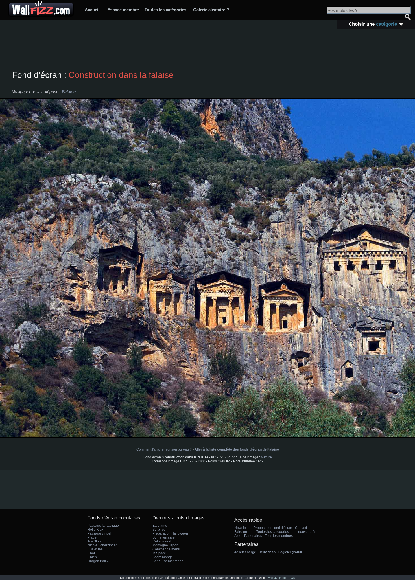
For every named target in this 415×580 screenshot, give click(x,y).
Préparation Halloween (170, 533)
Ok (293, 577)
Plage (92, 537)
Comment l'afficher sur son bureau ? (164, 449)
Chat (91, 553)
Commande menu (166, 549)
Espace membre (123, 9)
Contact (301, 528)
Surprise (158, 529)
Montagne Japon (165, 545)
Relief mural (161, 541)
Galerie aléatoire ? (211, 9)
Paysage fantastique (103, 526)
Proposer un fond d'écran (273, 528)
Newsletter (242, 528)
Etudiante (159, 526)
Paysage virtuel (99, 533)
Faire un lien (244, 532)
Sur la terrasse (163, 537)
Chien (92, 557)
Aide (237, 536)
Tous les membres (279, 536)
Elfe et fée (95, 549)
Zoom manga (162, 557)
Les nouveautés (304, 532)
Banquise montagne (168, 561)
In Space (159, 553)
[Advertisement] (207, 50)
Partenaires (253, 536)
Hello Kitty (95, 529)
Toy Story (95, 541)
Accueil (92, 9)
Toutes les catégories (165, 9)
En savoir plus (277, 577)
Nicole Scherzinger (102, 545)
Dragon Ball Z (98, 561)
